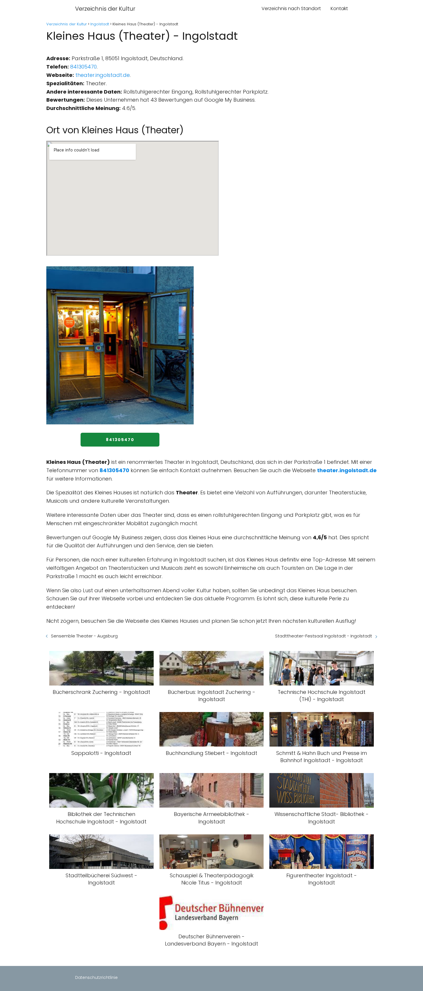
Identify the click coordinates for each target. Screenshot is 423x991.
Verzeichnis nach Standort (291, 8)
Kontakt (339, 8)
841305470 (83, 66)
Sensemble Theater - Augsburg (84, 636)
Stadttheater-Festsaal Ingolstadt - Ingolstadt (323, 636)
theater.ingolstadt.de (102, 75)
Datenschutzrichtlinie (96, 977)
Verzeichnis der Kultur (105, 9)
